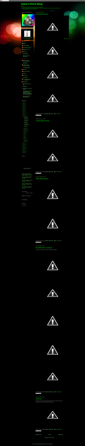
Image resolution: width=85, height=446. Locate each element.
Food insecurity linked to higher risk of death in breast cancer (27, 177)
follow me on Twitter (29, 192)
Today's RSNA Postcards (42, 178)
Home (49, 434)
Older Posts (60, 434)
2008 (24, 148)
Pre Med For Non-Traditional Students (26, 65)
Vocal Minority (25, 77)
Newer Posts (38, 434)
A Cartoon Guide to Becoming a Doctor (26, 60)
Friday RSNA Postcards (42, 14)
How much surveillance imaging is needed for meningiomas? (27, 180)
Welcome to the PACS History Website (26, 96)
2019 (24, 107)
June (25, 134)
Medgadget (25, 86)
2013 (24, 115)
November (25, 128)
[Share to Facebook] (39, 115)
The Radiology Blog (26, 67)
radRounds (25, 58)
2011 (24, 144)
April (24, 137)
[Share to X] (38, 115)
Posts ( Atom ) (51, 437)
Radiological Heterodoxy (27, 47)
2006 (24, 151)
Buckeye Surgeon (26, 45)
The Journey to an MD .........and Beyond (26, 79)
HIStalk (24, 43)
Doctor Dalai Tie (24, 37)
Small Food (38, 399)
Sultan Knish (25, 51)
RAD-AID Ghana (25, 53)
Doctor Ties (29, 38)
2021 (24, 104)
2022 (24, 103)
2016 (24, 111)
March (25, 138)
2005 (24, 152)
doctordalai (30, 37)
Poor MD (24, 73)
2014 (24, 114)
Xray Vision (25, 69)
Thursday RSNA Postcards (42, 120)
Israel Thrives (25, 75)
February (25, 140)
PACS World (25, 81)
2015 (24, 112)
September (25, 130)
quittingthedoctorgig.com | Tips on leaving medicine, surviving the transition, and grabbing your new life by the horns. (27, 93)
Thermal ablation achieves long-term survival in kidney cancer (27, 187)
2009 (24, 147)
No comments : (59, 171)
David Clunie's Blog (26, 71)
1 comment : (58, 113)
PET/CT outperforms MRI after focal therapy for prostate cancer (27, 184)
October (25, 129)
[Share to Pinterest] (40, 115)
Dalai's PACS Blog (31, 4)
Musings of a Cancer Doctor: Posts (26, 56)
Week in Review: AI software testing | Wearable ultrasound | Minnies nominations (26, 174)
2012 (24, 143)
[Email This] (36, 115)
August (25, 132)
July (24, 133)
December (25, 116)
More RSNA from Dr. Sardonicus (44, 247)
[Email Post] (55, 113)
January (25, 141)
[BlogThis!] (37, 115)
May (24, 136)
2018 (24, 108)
